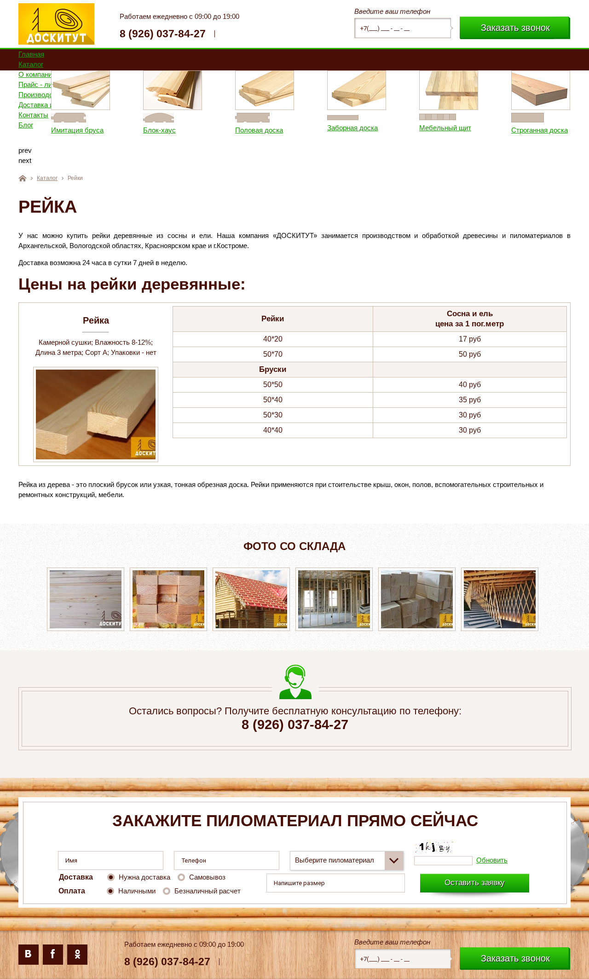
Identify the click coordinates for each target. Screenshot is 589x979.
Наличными (137, 891)
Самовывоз (207, 877)
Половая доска (226, 130)
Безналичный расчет (207, 891)
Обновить (492, 860)
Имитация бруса (44, 130)
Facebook (53, 954)
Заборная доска (319, 128)
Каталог (47, 178)
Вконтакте (28, 954)
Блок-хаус (126, 130)
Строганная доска (507, 130)
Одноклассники (77, 954)
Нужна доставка (144, 877)
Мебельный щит (413, 128)
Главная (22, 178)
